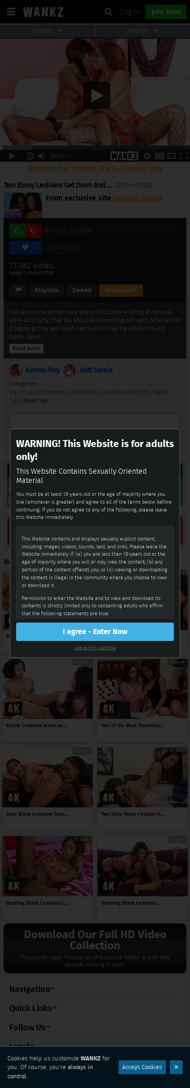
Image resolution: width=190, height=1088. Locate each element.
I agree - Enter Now (95, 631)
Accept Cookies (142, 1067)
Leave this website (95, 647)
